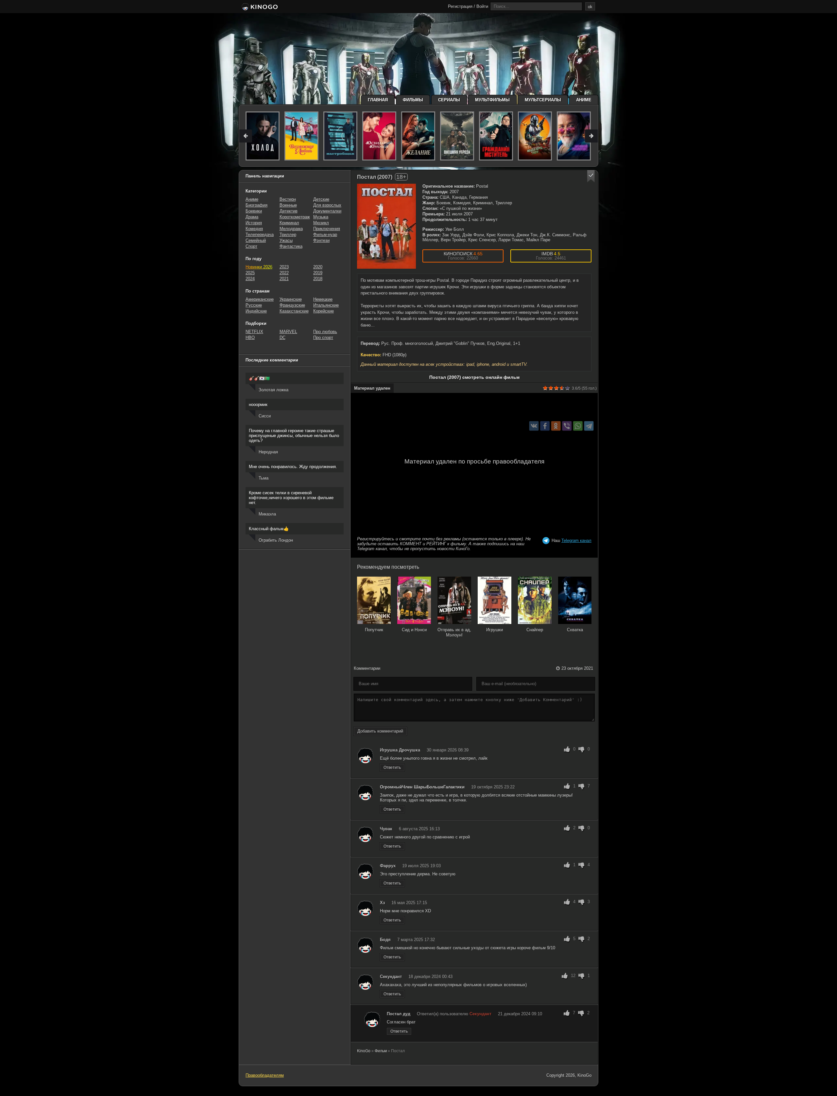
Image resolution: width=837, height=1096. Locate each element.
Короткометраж (295, 216)
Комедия (254, 228)
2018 (317, 278)
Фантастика (291, 246)
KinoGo (363, 1051)
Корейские (323, 311)
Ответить (392, 767)
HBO (250, 337)
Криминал (289, 222)
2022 (284, 272)
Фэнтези (321, 240)
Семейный (256, 240)
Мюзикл (321, 222)
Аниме (583, 99)
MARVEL (288, 331)
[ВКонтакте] (534, 425)
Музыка (320, 216)
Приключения (326, 228)
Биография (256, 205)
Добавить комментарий (380, 731)
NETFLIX (254, 331)
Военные (288, 205)
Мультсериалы (543, 99)
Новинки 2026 (259, 266)
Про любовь (325, 331)
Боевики (254, 211)
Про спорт (323, 337)
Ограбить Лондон (276, 540)
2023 (284, 266)
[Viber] (567, 425)
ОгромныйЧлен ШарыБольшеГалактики (422, 786)
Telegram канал (576, 540)
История (254, 222)
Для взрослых (327, 205)
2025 (250, 272)
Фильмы (413, 99)
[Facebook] (545, 425)
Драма (252, 216)
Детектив (289, 211)
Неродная (268, 451)
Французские (292, 305)
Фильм (381, 1051)
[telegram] (589, 425)
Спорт (251, 246)
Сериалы (449, 99)
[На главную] (259, 7)
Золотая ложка (273, 389)
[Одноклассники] (556, 425)
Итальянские (326, 305)
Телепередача (260, 234)
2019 (317, 272)
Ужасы (286, 240)
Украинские (291, 299)
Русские (254, 305)
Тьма (263, 478)
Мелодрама (291, 228)
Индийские (256, 311)
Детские (321, 199)
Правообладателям (265, 1075)
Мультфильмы (492, 99)
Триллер (288, 234)
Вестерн (288, 199)
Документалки (327, 211)
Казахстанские (294, 311)
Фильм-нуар (325, 234)
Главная (378, 99)
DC (282, 337)
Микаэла (267, 514)
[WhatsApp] (578, 425)
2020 (317, 266)
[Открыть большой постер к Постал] (386, 226)
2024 (250, 278)
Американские (260, 299)
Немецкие (323, 299)
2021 (284, 278)
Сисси (265, 415)
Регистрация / (461, 6)
